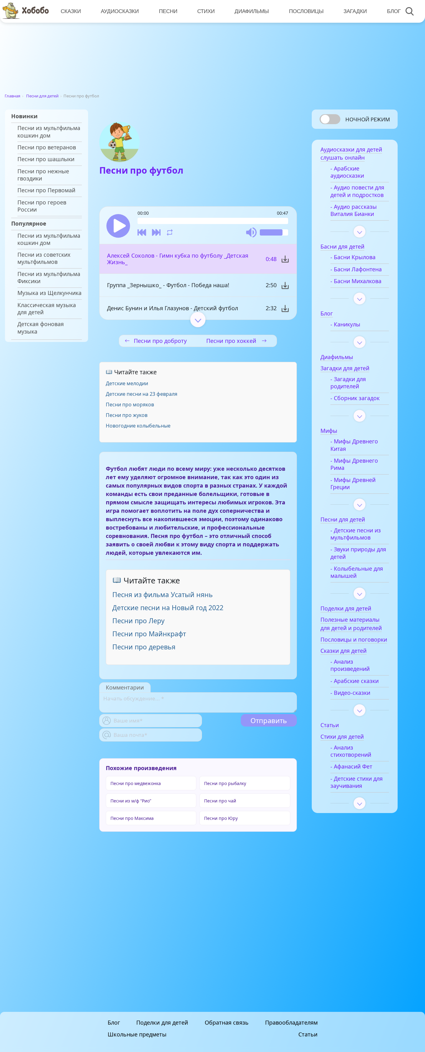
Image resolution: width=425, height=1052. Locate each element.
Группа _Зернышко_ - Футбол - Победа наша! (168, 285)
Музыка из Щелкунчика (49, 293)
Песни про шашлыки (45, 159)
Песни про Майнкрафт (149, 633)
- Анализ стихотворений (350, 751)
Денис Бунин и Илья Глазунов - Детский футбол (172, 308)
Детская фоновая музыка (40, 327)
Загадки (355, 11)
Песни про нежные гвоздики (43, 175)
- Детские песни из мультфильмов (355, 534)
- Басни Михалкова (355, 281)
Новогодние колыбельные (138, 425)
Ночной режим (367, 119)
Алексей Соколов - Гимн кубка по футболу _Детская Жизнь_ (177, 259)
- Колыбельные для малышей (356, 572)
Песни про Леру (138, 620)
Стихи (206, 11)
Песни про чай (220, 801)
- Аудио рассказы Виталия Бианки (353, 210)
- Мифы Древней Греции (353, 483)
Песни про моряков (130, 404)
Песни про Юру (221, 818)
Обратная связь (227, 1022)
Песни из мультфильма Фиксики (48, 277)
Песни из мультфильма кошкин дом (48, 131)
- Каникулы (345, 324)
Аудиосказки (120, 11)
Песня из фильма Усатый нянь (162, 594)
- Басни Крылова (353, 257)
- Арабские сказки (354, 681)
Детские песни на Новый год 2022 (167, 607)
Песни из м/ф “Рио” (130, 801)
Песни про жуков (126, 415)
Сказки (71, 11)
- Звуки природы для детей (358, 553)
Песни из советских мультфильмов (43, 258)
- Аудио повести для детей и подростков (357, 191)
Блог (394, 11)
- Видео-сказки (350, 692)
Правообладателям (291, 1022)
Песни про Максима (132, 818)
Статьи (308, 1034)
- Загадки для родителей (348, 383)
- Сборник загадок (355, 398)
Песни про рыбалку (225, 783)
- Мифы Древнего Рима (354, 464)
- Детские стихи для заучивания (356, 782)
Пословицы (306, 11)
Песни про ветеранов (46, 147)
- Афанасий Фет (351, 766)
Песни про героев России (41, 206)
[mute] (251, 232)
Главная (12, 96)
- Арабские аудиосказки (347, 172)
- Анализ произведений (350, 665)
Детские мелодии (127, 383)
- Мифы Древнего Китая (354, 445)
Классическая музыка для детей (46, 309)
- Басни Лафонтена (356, 269)
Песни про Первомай (46, 190)
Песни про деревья (143, 646)
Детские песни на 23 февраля (141, 393)
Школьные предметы (137, 1034)
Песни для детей (42, 96)
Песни (168, 11)
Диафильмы (252, 11)
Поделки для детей (162, 1022)
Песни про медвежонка (135, 783)
